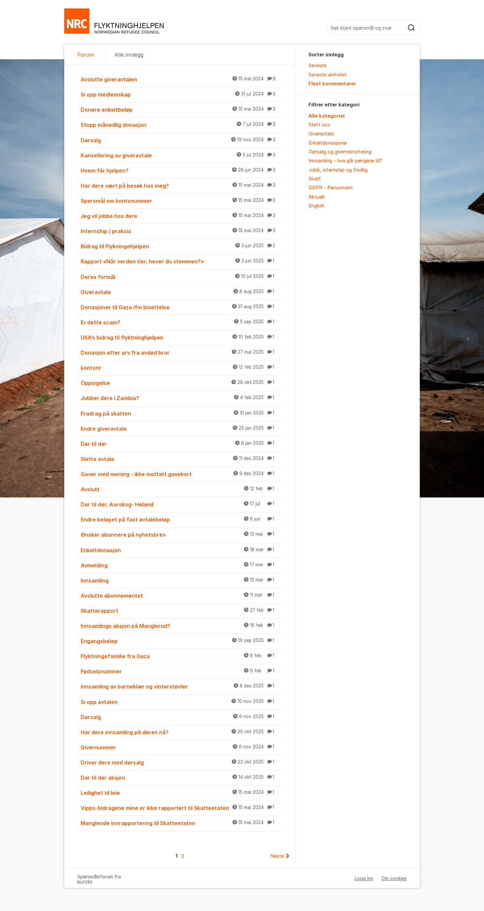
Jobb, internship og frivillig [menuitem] (338, 170)
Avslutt (177, 489)
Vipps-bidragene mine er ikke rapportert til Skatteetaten (177, 808)
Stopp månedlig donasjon (178, 124)
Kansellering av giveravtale (178, 155)
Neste (277, 856)
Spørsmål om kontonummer (178, 201)
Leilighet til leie (177, 793)
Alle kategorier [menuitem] (327, 116)
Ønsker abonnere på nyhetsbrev (177, 534)
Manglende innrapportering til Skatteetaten (177, 823)
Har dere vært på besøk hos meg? (178, 185)
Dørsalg (178, 140)
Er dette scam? (177, 322)
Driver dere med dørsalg (177, 762)
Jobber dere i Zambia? (177, 398)
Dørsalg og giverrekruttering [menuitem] (340, 152)
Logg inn (364, 878)
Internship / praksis (178, 231)
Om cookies (394, 878)
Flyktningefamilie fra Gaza (177, 656)
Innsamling (177, 580)
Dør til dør (177, 444)
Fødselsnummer (177, 671)
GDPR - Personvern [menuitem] (331, 188)
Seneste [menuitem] (318, 65)
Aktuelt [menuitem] (317, 197)
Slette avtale (177, 459)
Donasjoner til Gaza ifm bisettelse (177, 307)
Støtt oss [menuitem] (319, 125)
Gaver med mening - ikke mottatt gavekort (177, 474)
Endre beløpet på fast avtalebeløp (177, 519)
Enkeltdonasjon (177, 550)
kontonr (177, 367)
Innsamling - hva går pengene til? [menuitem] (345, 161)
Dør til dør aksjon (177, 777)
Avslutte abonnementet (177, 595)
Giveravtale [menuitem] (321, 134)
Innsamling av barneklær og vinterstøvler (177, 686)
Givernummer (177, 747)
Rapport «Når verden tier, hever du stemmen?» (177, 261)
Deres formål (177, 277)
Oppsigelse (177, 383)
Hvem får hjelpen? (178, 170)
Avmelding (177, 565)
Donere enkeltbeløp (178, 109)
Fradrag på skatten (177, 413)
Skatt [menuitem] (315, 179)
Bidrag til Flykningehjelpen (178, 246)
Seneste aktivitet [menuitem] (327, 75)
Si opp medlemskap (178, 94)
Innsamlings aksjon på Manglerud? (177, 626)
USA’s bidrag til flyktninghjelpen (177, 337)
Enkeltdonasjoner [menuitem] (328, 143)
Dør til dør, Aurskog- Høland (177, 504)
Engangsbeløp (177, 641)
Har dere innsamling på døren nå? (177, 732)
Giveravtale (177, 292)
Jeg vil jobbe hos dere (178, 216)
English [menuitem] (316, 206)
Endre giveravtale (177, 428)
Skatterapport (177, 610)
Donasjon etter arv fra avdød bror (177, 352)
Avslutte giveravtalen (178, 79)
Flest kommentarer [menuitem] (332, 84)
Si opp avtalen (177, 702)
